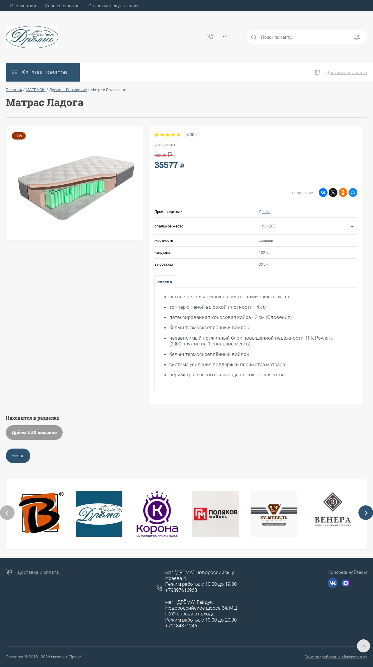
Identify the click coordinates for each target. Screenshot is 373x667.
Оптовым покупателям (113, 5)
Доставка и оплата (346, 72)
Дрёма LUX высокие (34, 432)
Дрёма (264, 211)
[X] (333, 192)
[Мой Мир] (353, 192)
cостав (164, 282)
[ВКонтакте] (323, 192)
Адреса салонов (62, 5)
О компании (23, 5)
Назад (18, 455)
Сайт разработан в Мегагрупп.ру (336, 656)
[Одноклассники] (343, 192)
